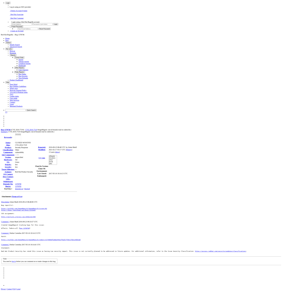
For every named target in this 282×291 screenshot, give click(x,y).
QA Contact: (8, 174)
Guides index (14, 96)
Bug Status (22, 74)
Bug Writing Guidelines (18, 86)
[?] (6, 112)
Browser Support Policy (18, 90)
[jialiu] (53, 164)
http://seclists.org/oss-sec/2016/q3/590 (18, 217)
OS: (8, 162)
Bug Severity (23, 76)
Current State (19, 57)
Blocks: (8, 186)
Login (8, 3)
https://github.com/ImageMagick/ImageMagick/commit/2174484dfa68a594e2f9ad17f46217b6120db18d (41, 240)
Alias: (8, 145)
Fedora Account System (18, 11)
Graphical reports (25, 64)
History (69, 150)
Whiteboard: (8, 181)
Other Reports (19, 68)
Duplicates (22, 65)
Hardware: (8, 160)
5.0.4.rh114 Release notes (19, 92)
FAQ (11, 94)
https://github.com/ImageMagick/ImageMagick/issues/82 (24, 208)
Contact (12, 102)
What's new (14, 88)
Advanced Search (16, 47)
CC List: (42, 158)
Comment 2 (5, 233)
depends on (19, 189)
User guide (13, 98)
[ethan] (53, 160)
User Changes (23, 70)
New (7, 40)
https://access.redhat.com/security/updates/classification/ (220, 251)
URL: (8, 179)
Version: (8, 157)
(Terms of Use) (16, 196)
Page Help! (14, 84)
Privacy (3, 289)
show (57, 152)
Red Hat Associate (16, 14)
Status (8, 143)
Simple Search (15, 45)
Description (5, 202)
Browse (12, 51)
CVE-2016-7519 (31, 130)
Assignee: (8, 172)
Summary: (4, 132)
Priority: (8, 165)
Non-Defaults (23, 78)
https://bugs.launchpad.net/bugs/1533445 (18, 210)
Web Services (14, 100)
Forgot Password (16, 26)
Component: (8, 152)
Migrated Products (16, 106)
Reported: (42, 147)
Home (7, 38)
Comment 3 (5, 245)
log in (14, 261)
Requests (13, 53)
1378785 (18, 186)
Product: (8, 147)
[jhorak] (53, 162)
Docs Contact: (8, 177)
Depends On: (8, 184)
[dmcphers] (53, 158)
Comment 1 (5, 222)
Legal (12, 104)
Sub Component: (8, 155)
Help (7, 82)
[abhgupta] (53, 156)
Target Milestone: (8, 169)
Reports (13, 55)
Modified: (41, 150)
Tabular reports (24, 62)
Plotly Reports (19, 72)
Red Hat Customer (17, 18)
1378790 (18, 184)
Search (8, 42)
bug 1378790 (24, 228)
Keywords (8, 137)
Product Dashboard (16, 80)
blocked (27, 189)
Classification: (8, 150)
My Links (9, 49)
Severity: (8, 167)
